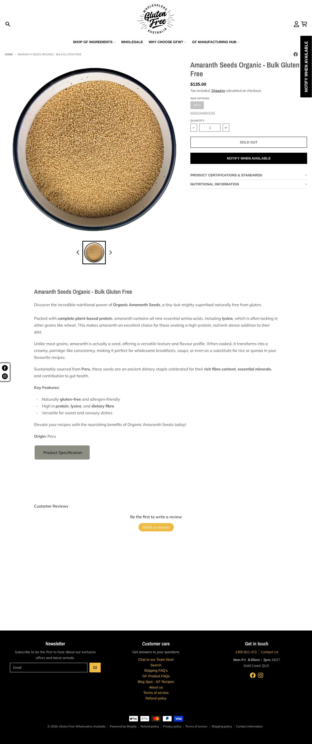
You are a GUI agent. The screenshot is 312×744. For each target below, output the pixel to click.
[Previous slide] (78, 252)
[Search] (8, 24)
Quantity (197, 120)
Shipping (218, 90)
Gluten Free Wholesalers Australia (82, 726)
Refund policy (150, 726)
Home (9, 54)
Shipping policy (222, 726)
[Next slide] (110, 252)
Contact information (249, 726)
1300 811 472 (246, 652)
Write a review (156, 527)
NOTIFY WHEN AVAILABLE (249, 158)
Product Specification (62, 452)
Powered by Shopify (123, 726)
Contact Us (269, 652)
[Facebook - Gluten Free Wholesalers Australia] (295, 54)
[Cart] (304, 24)
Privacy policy (172, 726)
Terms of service (196, 726)
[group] (94, 252)
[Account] (296, 24)
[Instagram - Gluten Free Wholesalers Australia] (260, 675)
